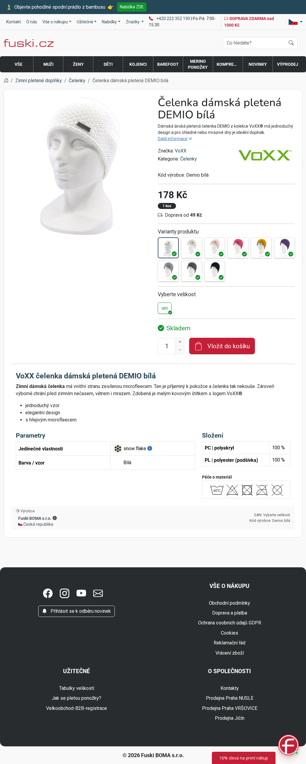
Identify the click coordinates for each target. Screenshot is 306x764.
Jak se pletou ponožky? (76, 698)
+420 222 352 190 (173, 18)
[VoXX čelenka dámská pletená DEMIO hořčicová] (261, 248)
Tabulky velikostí (76, 688)
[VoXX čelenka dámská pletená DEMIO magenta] (238, 248)
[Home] (6, 80)
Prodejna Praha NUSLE (229, 698)
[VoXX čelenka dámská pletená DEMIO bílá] (168, 248)
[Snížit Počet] (179, 350)
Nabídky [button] (109, 21)
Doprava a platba (229, 613)
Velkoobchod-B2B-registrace (76, 708)
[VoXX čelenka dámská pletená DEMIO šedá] (168, 271)
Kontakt (13, 21)
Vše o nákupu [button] (55, 21)
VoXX (180, 151)
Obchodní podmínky (229, 603)
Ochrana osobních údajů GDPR (229, 623)
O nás (31, 21)
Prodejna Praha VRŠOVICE (229, 708)
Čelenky (188, 159)
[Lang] (295, 22)
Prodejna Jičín (229, 718)
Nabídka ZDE (132, 6)
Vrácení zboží (229, 653)
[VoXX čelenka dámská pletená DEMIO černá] (215, 271)
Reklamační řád (229, 643)
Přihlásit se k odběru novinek (80, 611)
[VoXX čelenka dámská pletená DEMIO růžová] (215, 248)
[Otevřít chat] (288, 746)
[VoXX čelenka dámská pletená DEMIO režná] (191, 248)
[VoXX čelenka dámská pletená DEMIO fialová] (284, 248)
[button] (55, 518)
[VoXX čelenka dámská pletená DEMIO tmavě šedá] (191, 271)
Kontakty (230, 688)
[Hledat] (291, 43)
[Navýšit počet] (179, 342)
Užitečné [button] (85, 21)
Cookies (229, 633)
